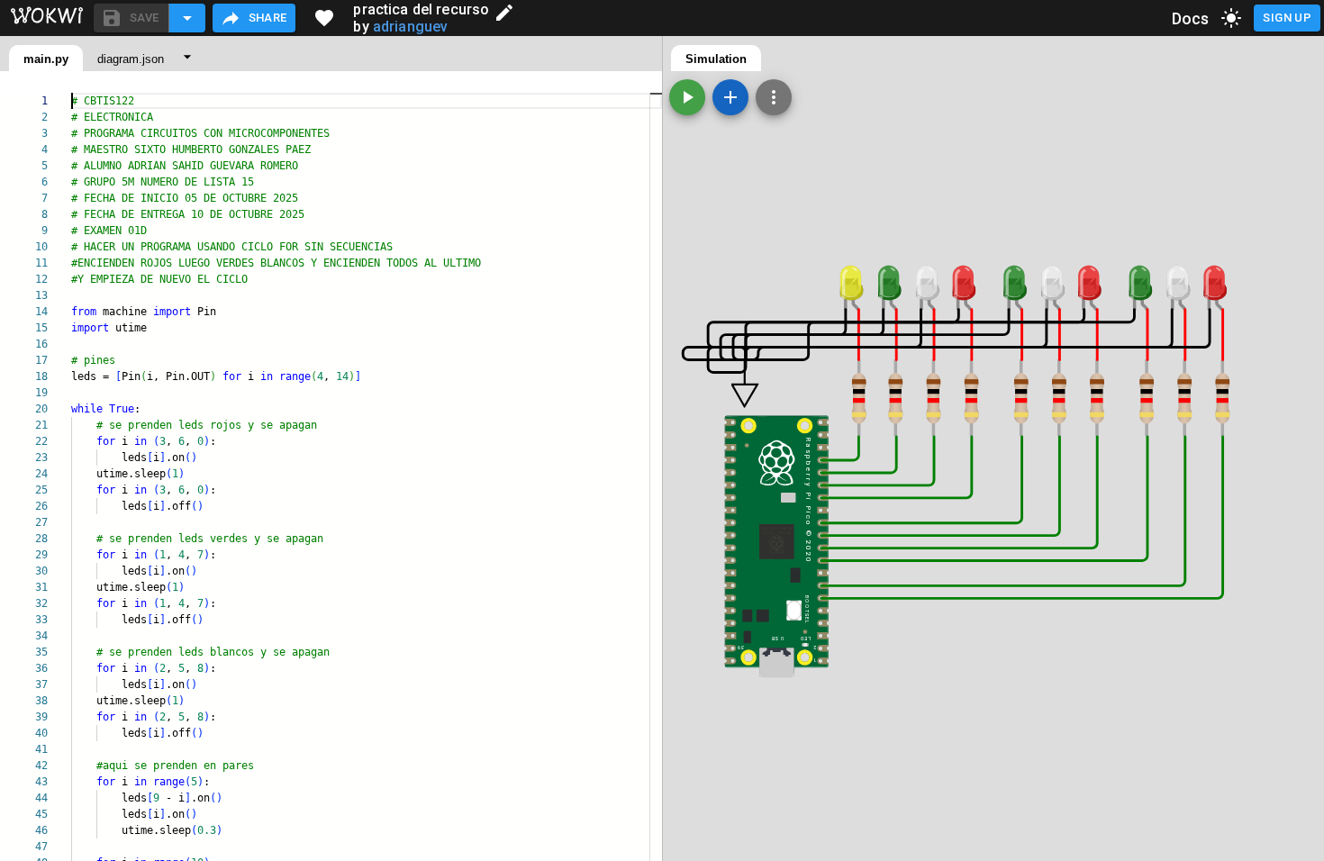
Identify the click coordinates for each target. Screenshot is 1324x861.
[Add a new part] (730, 97)
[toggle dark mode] (1231, 18)
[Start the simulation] (687, 97)
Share (268, 17)
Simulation (716, 59)
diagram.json (130, 59)
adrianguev (411, 26)
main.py (45, 59)
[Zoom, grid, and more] (774, 97)
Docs (1191, 18)
